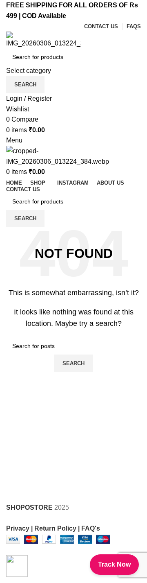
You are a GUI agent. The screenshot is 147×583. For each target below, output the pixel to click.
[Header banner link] (73, 291)
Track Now (114, 564)
